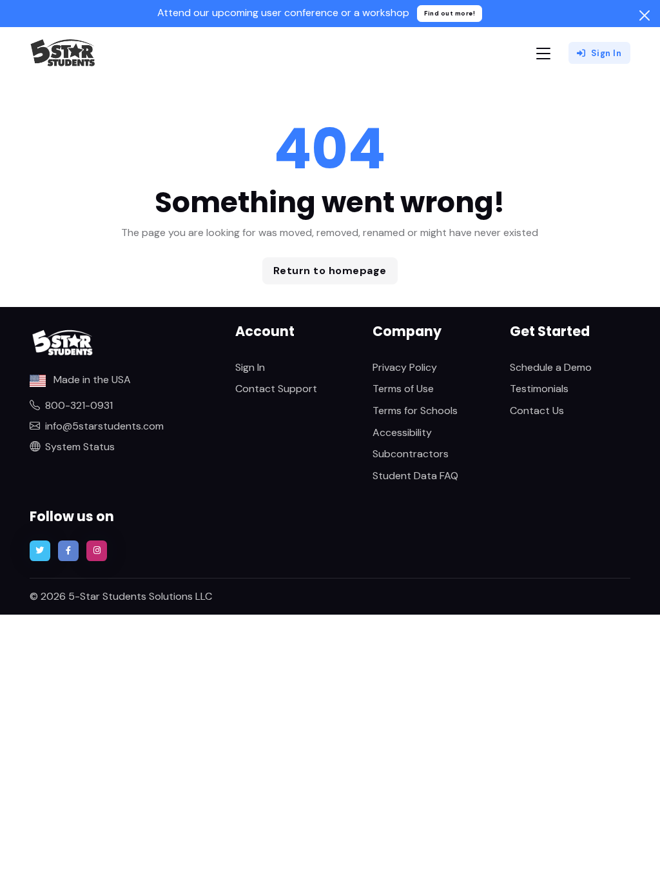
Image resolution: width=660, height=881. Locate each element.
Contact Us (537, 410)
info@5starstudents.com (104, 426)
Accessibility (402, 432)
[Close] (644, 15)
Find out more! (449, 13)
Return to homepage (330, 270)
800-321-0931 (79, 405)
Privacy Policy (405, 367)
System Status (80, 446)
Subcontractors (411, 453)
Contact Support (276, 388)
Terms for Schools (415, 410)
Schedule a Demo (551, 367)
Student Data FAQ (415, 475)
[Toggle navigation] (543, 53)
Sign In (606, 53)
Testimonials (539, 388)
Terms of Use (403, 388)
